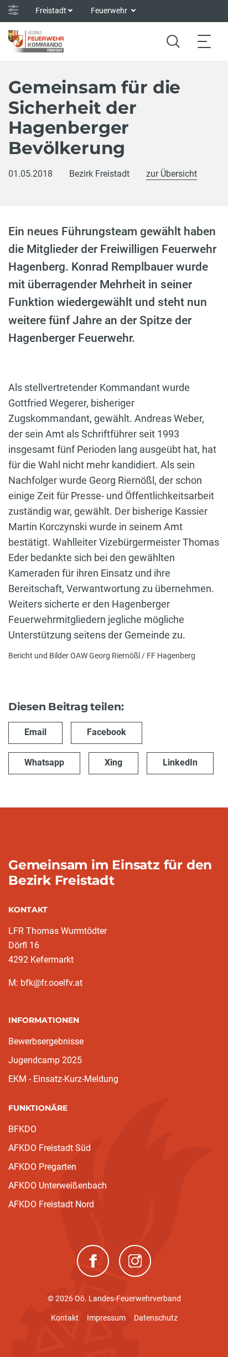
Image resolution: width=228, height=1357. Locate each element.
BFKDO (22, 1129)
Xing (113, 762)
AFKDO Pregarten (42, 1166)
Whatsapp (44, 762)
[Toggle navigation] (204, 41)
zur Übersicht (171, 173)
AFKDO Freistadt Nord (51, 1204)
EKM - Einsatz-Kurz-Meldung (63, 1079)
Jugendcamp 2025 (45, 1060)
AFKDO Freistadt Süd (49, 1148)
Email (35, 732)
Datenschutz (156, 1317)
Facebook (106, 732)
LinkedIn (180, 762)
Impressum (106, 1317)
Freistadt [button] (50, 10)
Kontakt (65, 1317)
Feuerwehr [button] (110, 10)
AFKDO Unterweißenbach (57, 1185)
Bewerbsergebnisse (46, 1041)
